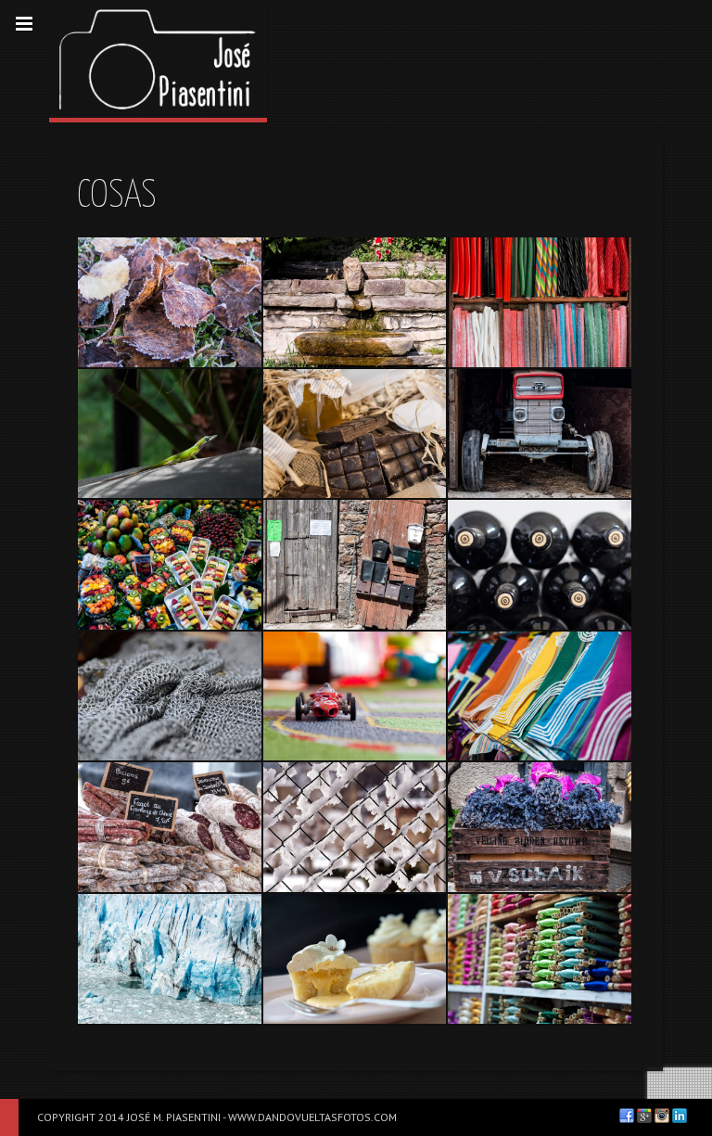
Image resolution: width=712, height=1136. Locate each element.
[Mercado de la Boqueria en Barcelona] (169, 565)
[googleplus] (644, 1115)
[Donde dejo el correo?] (355, 565)
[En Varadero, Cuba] (169, 434)
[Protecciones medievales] (169, 696)
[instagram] (662, 1115)
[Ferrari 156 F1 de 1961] (355, 696)
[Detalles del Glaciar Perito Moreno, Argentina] (169, 959)
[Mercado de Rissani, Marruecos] (539, 959)
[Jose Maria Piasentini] (158, 59)
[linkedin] (679, 1115)
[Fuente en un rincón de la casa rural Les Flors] (355, 302)
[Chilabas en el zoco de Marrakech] (539, 696)
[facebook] (626, 1115)
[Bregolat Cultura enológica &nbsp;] (539, 565)
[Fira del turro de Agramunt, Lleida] (355, 434)
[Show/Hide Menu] (24, 24)
